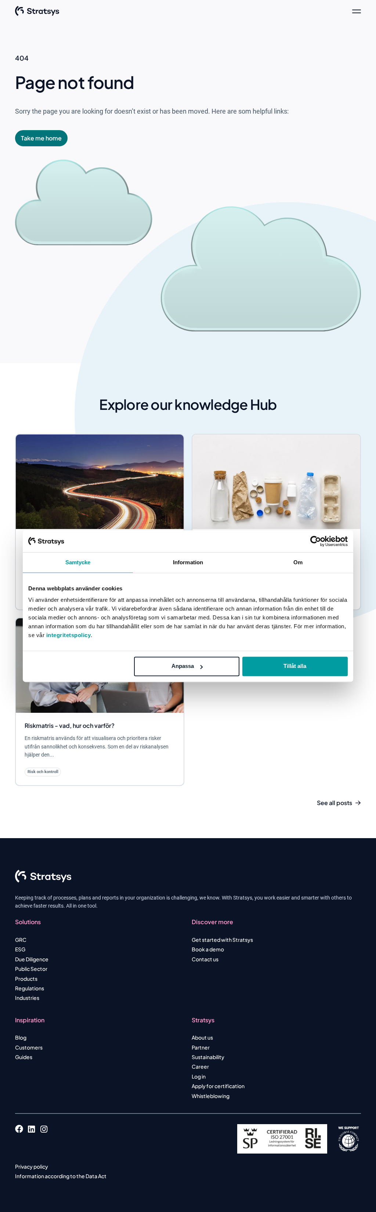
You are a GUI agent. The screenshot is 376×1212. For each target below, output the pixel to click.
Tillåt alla (294, 666)
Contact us (205, 959)
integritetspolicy (68, 635)
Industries (27, 997)
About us (202, 1037)
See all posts (334, 803)
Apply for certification (218, 1086)
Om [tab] (298, 562)
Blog (20, 1037)
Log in (199, 1076)
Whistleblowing (210, 1096)
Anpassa (182, 666)
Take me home (41, 138)
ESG (20, 949)
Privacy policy (31, 1166)
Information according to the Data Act (60, 1176)
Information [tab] (188, 562)
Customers (29, 1047)
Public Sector (31, 968)
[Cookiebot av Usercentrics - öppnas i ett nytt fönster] (315, 541)
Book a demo (208, 949)
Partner (201, 1047)
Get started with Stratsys (222, 939)
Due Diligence (31, 959)
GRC (20, 939)
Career (200, 1066)
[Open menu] (356, 11)
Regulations (29, 988)
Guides (23, 1057)
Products (26, 978)
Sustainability (208, 1057)
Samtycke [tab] (78, 562)
